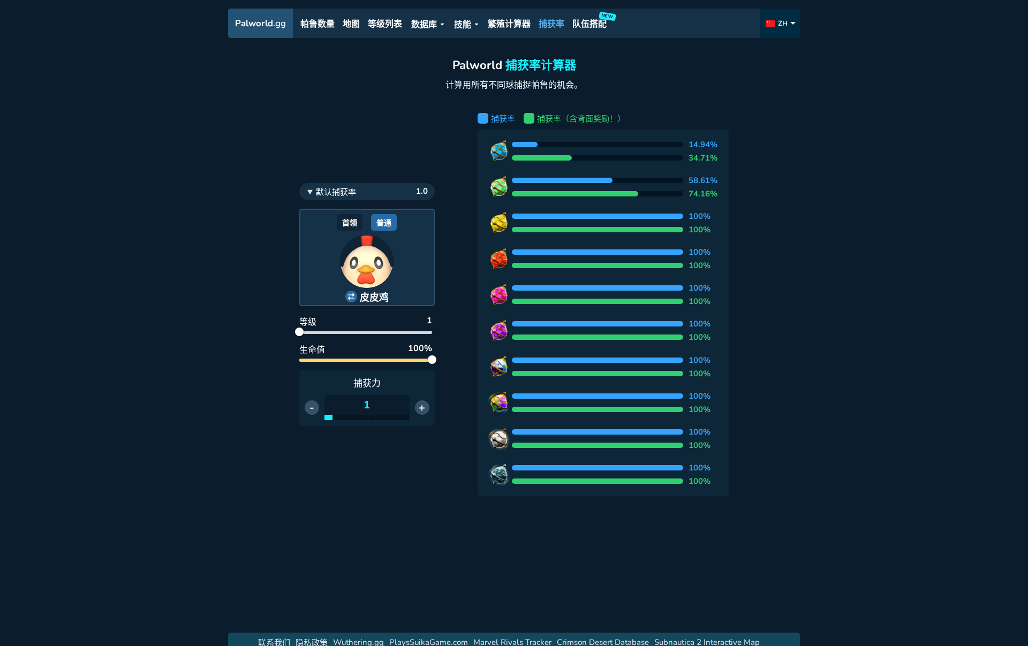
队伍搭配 (591, 22)
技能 (462, 25)
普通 (383, 223)
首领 (349, 223)
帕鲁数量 (317, 24)
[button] (367, 296)
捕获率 (551, 24)
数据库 (424, 25)
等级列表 (385, 24)
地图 (351, 24)
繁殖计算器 (509, 24)
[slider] (299, 332)
